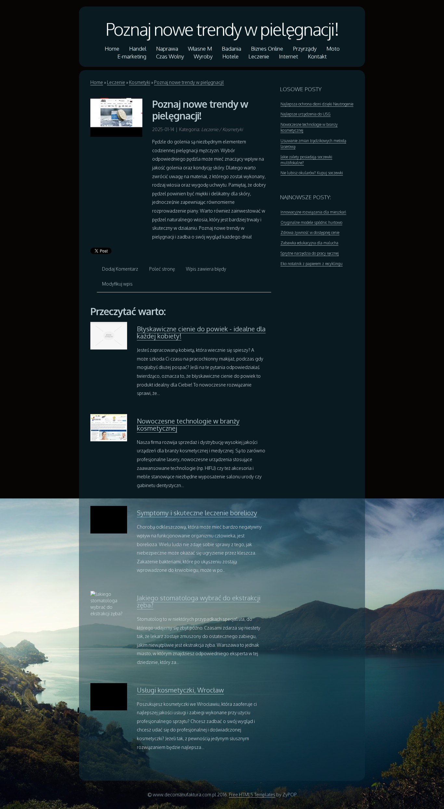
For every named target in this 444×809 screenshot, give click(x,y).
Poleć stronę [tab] (162, 269)
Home (96, 82)
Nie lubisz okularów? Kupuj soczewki (312, 172)
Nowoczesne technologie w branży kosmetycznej (188, 424)
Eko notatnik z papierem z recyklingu (312, 263)
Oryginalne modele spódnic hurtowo (311, 222)
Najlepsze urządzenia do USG (306, 114)
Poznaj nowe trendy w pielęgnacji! (222, 29)
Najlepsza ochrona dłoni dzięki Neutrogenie (317, 104)
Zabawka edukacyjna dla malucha (309, 242)
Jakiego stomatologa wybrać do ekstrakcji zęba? (198, 601)
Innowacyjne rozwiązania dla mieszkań (313, 212)
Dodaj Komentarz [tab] (120, 269)
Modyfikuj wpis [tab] (117, 284)
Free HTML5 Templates (252, 794)
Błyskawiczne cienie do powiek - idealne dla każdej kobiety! (201, 332)
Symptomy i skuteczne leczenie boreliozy (197, 513)
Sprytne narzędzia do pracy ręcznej (310, 253)
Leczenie (116, 82)
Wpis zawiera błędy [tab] (206, 269)
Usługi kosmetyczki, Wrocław (180, 690)
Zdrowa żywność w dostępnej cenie (310, 232)
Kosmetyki (139, 82)
